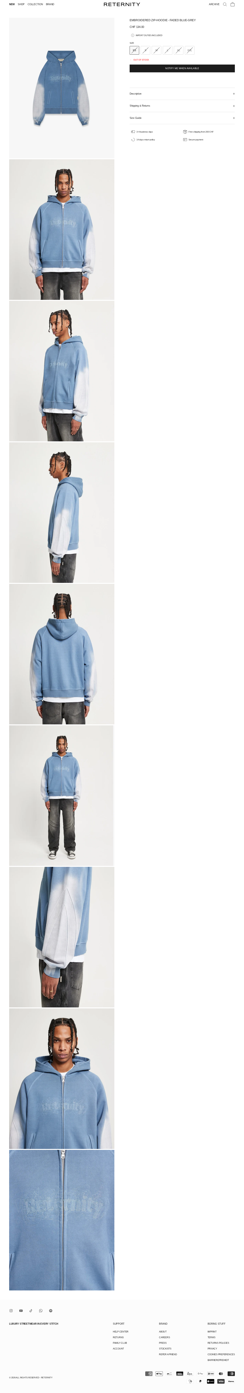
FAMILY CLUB (120, 1343)
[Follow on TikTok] (31, 1311)
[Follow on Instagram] (11, 1311)
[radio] (134, 50)
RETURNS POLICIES (218, 1343)
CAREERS (164, 1337)
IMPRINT (212, 1331)
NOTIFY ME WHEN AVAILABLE (182, 68)
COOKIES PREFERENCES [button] (221, 1354)
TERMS (211, 1337)
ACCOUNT (118, 1348)
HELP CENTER (120, 1331)
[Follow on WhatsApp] (41, 1311)
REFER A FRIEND (168, 1354)
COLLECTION (35, 4)
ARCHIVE (214, 4)
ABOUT (163, 1331)
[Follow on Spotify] (51, 1311)
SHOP (21, 4)
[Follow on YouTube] (21, 1311)
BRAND (50, 4)
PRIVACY (212, 1348)
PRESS (163, 1343)
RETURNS (118, 1337)
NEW (12, 4)
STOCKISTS (165, 1348)
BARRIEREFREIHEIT (218, 1360)
